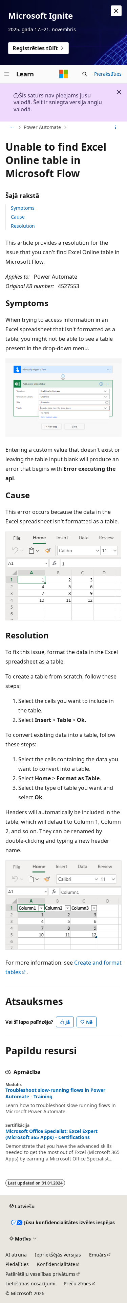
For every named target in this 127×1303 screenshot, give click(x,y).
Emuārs (97, 1254)
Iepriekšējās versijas (58, 1254)
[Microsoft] (63, 74)
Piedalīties (17, 1264)
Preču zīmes (77, 1283)
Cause (18, 216)
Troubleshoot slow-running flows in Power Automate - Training (55, 1093)
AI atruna (16, 1254)
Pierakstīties (108, 74)
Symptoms (23, 208)
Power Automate (42, 127)
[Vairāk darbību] (116, 127)
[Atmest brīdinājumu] (116, 10)
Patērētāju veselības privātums (40, 1274)
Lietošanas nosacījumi (30, 1283)
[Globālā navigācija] (7, 74)
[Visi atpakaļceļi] (11, 127)
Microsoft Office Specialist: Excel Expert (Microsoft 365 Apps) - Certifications (51, 1134)
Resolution (23, 226)
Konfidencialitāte (56, 1264)
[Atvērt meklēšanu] (84, 74)
